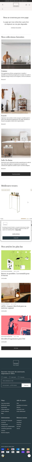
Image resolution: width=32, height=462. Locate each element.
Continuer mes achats (16, 27)
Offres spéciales (5, 409)
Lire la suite (4, 278)
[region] (16, 230)
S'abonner (26, 385)
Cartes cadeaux (5, 411)
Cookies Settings (16, 234)
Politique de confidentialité (7, 426)
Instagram (19, 420)
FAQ (18, 403)
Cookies (3, 430)
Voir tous (16, 348)
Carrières (3, 422)
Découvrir (3, 79)
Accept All (16, 238)
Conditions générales (6, 428)
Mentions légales (5, 432)
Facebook (19, 422)
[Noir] (31, 225)
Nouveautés (4, 407)
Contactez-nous (20, 409)
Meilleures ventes (5, 405)
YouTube (19, 426)
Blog (2, 413)
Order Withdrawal (21, 411)
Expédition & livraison (22, 405)
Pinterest (19, 424)
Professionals (4, 424)
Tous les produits (16, 174)
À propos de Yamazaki (6, 420)
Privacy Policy (18, 229)
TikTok (18, 428)
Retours (18, 407)
